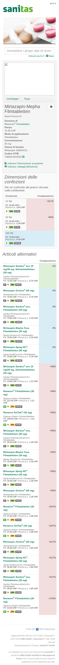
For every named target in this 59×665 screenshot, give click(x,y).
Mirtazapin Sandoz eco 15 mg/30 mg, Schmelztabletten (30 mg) (19, 269)
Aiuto (51, 56)
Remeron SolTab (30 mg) (17, 412)
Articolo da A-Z (36, 56)
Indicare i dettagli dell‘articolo (23, 166)
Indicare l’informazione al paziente (25, 163)
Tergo (27, 98)
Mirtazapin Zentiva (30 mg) (18, 290)
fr (53, 3)
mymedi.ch (38, 639)
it (55, 3)
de (51, 3)
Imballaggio (13, 98)
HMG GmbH (26, 639)
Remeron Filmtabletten (17, 124)
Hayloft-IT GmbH (47, 645)
